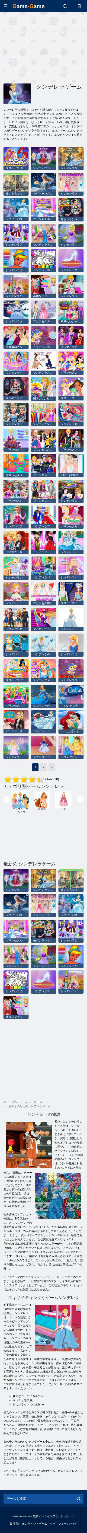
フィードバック (68, 1523)
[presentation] (6, 799)
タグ (52, 1523)
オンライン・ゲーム (34, 1523)
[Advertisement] (43, 47)
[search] (79, 1499)
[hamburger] (5, 6)
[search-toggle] (65, 6)
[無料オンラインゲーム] (28, 6)
